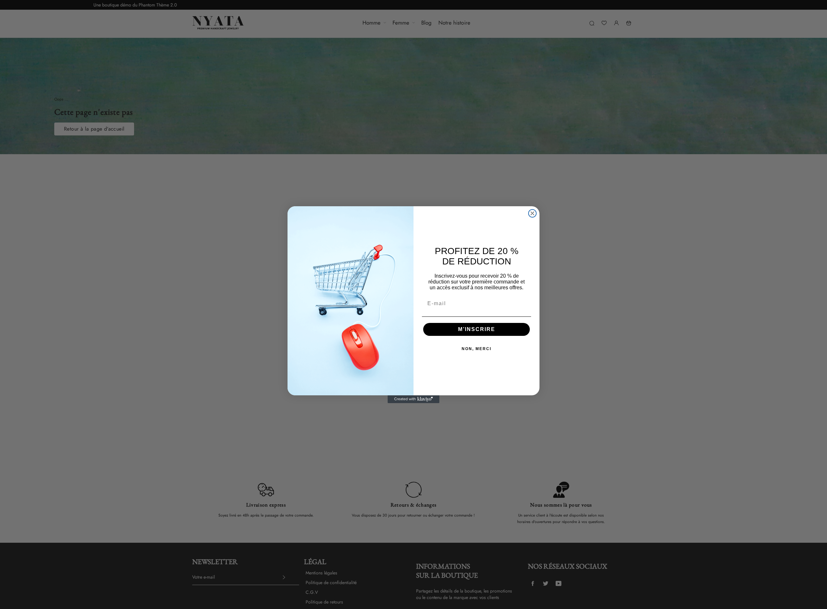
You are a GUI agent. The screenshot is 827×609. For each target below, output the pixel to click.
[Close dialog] (532, 213)
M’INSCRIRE (476, 329)
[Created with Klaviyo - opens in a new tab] (413, 399)
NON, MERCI (476, 349)
